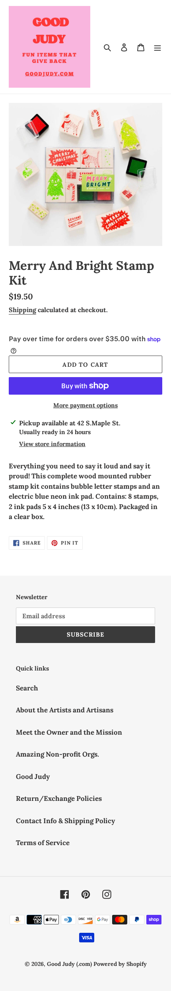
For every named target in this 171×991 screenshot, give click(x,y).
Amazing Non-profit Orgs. (57, 754)
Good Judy (33, 776)
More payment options (85, 405)
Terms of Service (43, 842)
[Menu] (157, 47)
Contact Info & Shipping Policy (65, 820)
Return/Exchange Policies (59, 798)
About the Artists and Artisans (64, 710)
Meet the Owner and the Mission (69, 732)
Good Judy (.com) (69, 963)
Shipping (22, 310)
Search (27, 688)
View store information (52, 444)
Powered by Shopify (120, 963)
